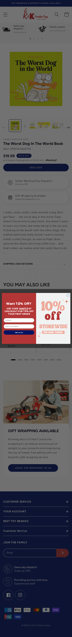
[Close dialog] (68, 295)
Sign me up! (19, 332)
